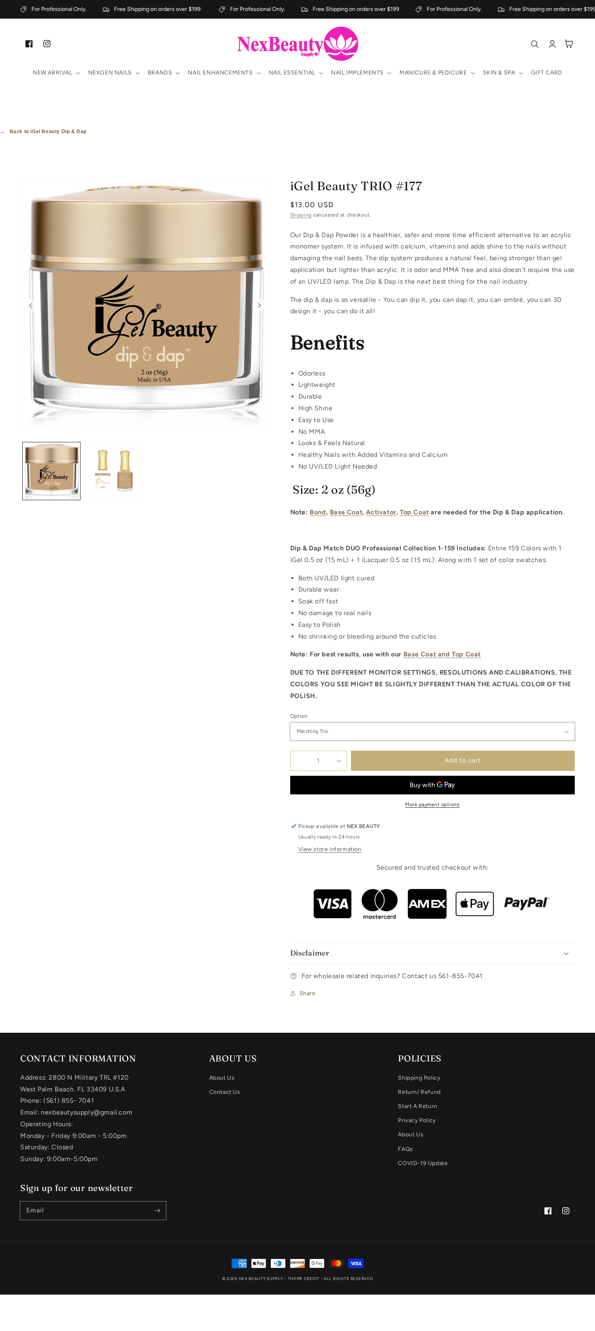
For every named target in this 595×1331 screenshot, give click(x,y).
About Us (222, 1077)
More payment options (432, 804)
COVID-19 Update (423, 1163)
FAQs (405, 1149)
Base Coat (346, 512)
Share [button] (308, 993)
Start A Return (417, 1106)
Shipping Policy (419, 1077)
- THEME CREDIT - (304, 1278)
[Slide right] (259, 305)
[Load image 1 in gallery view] (51, 471)
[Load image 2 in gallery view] (114, 471)
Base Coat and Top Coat (442, 654)
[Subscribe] (157, 1210)
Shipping (301, 215)
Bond (318, 512)
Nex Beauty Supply (261, 1278)
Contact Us (224, 1092)
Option (299, 716)
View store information (329, 849)
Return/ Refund (419, 1092)
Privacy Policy (417, 1120)
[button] (55, 72)
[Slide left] (30, 305)
